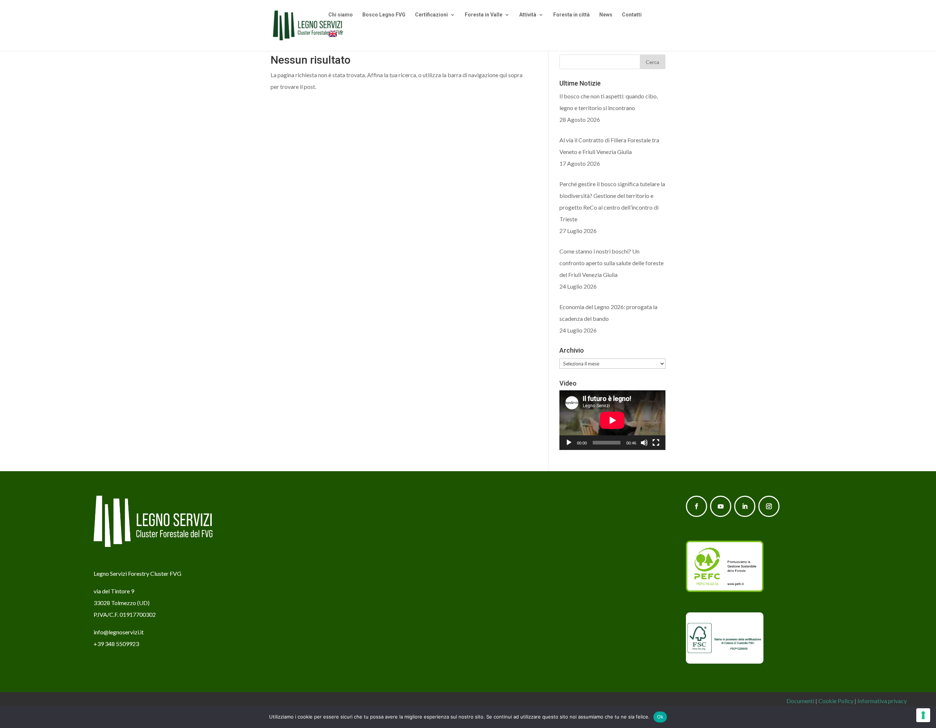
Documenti (800, 700)
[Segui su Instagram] (769, 506)
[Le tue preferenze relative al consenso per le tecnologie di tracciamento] (923, 715)
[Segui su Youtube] (720, 506)
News (605, 15)
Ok (660, 717)
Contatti (632, 15)
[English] (336, 40)
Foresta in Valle (483, 15)
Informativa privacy (882, 700)
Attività (527, 15)
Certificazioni (431, 15)
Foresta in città (571, 15)
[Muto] (644, 442)
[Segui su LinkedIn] (744, 506)
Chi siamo (340, 15)
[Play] (569, 442)
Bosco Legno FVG (383, 15)
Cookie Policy (835, 700)
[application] (612, 420)
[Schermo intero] (656, 442)
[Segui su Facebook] (696, 506)
